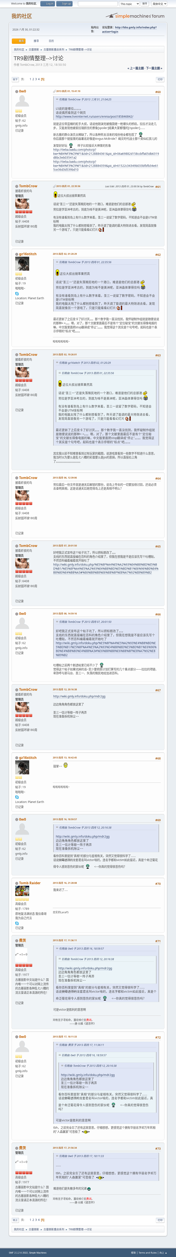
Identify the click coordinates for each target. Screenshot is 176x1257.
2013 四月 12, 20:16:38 (65, 689)
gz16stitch (28, 254)
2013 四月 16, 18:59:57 (65, 819)
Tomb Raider (30, 883)
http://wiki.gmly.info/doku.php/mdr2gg (79, 696)
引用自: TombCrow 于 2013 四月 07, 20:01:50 (85, 622)
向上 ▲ (163, 1252)
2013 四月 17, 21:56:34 (65, 1147)
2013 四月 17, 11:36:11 (65, 940)
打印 (160, 79)
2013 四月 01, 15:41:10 (68, 91)
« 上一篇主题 (135, 68)
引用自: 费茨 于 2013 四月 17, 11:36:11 (81, 1045)
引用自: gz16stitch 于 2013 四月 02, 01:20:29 (85, 363)
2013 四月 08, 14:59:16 (65, 613)
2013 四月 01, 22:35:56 (68, 186)
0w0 (22, 91)
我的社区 (21, 16)
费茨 (22, 940)
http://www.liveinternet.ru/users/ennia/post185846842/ (94, 116)
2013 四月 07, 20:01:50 (65, 545)
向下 (15, 79)
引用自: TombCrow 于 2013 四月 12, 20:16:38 (85, 827)
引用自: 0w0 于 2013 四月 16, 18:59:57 (81, 948)
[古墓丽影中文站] (17, 236)
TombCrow (28, 186)
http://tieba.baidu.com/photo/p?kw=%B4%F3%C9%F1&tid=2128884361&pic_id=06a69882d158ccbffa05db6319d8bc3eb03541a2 (106, 154)
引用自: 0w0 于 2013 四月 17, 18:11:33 (81, 1156)
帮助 (133, 1252)
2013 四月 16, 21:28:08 (65, 882)
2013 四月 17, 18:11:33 (65, 1036)
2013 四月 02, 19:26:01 (65, 354)
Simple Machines (38, 1252)
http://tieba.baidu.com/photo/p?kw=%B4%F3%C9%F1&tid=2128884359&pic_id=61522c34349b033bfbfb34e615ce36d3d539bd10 (105, 166)
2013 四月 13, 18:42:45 (65, 757)
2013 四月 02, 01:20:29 (65, 253)
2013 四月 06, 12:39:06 (65, 477)
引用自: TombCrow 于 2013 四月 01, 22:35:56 (85, 262)
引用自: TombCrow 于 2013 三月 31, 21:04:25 (85, 99)
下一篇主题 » (154, 68)
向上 (15, 1220)
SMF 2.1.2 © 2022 (18, 1252)
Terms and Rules (148, 1252)
